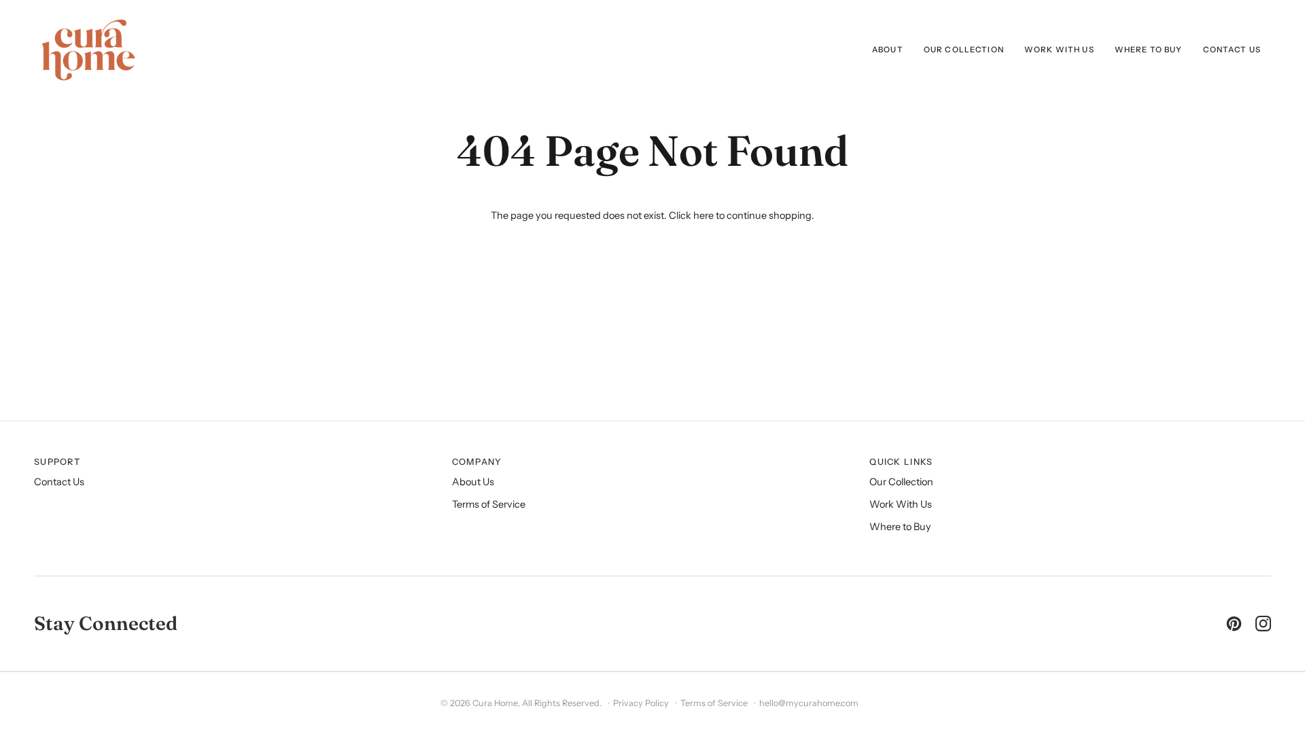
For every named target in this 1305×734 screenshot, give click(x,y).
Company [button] (477, 462)
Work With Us (900, 504)
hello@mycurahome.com (808, 703)
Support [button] (57, 462)
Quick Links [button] (901, 462)
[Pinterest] (1234, 623)
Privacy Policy (641, 703)
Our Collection (901, 482)
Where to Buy (900, 527)
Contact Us (59, 482)
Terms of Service (488, 504)
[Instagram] (1263, 623)
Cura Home (495, 703)
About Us (473, 482)
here (703, 215)
